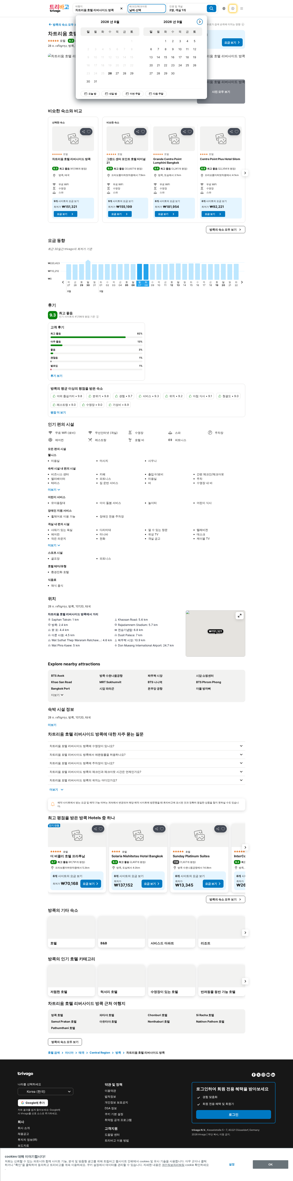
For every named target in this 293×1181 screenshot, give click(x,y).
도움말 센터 (112, 1134)
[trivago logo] (59, 8)
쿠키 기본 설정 (114, 1114)
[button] (221, 66)
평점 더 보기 (58, 412)
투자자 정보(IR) (27, 1139)
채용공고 (23, 1133)
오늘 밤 (92, 93)
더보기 (52, 489)
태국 (81, 1052)
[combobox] (99, 10)
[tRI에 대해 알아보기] (97, 316)
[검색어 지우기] (121, 8)
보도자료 (23, 1145)
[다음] (199, 21)
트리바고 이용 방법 (117, 1140)
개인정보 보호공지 (116, 1102)
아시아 (69, 1052)
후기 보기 (56, 375)
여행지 (79, 6)
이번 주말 (135, 93)
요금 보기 (230, 42)
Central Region (100, 1052)
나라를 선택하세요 (29, 1084)
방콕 (118, 1052)
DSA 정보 (111, 1108)
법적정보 (110, 1096)
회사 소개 (24, 1128)
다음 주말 (158, 93)
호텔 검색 (54, 1052)
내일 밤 (113, 93)
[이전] (63, 283)
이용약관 (110, 1090)
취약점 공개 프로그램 (118, 1120)
